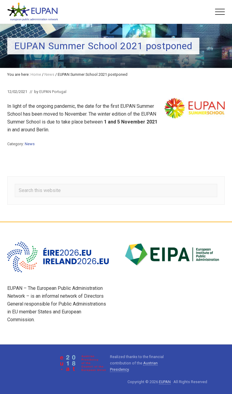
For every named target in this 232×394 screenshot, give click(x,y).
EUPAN (165, 382)
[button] (220, 11)
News (30, 144)
